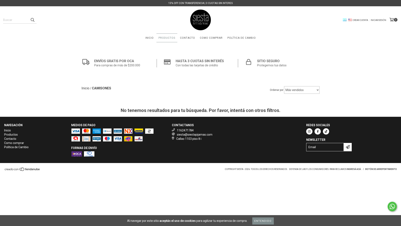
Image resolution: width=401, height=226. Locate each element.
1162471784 (185, 130)
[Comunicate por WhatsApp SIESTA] (392, 206)
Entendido (263, 221)
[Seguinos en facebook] (318, 131)
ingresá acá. (354, 169)
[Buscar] (32, 20)
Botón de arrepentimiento (381, 169)
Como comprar (211, 37)
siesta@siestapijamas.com (194, 134)
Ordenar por (276, 90)
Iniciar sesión (378, 20)
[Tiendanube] (22, 170)
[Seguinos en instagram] (309, 131)
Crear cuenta (360, 20)
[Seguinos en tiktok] (326, 131)
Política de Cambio (241, 37)
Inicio (149, 37)
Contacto (187, 37)
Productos (167, 37)
